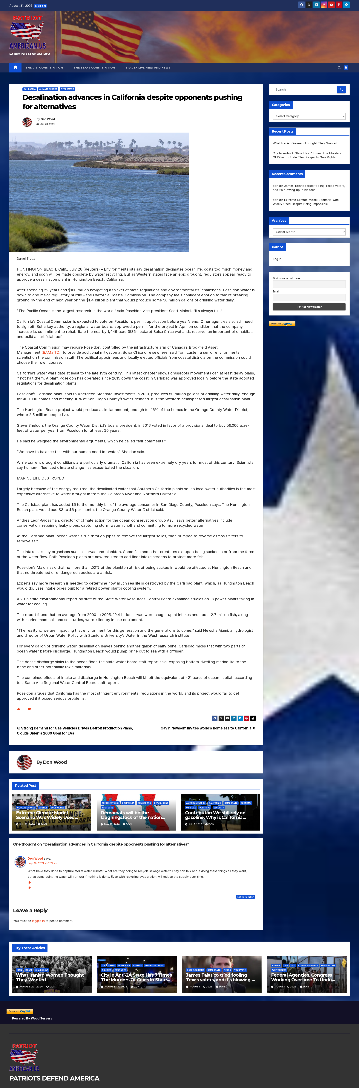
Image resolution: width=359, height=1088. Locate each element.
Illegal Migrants (308, 965)
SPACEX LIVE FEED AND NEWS (148, 67)
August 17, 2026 (116, 986)
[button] (339, 67)
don (44, 824)
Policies (106, 970)
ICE (293, 965)
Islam (28, 970)
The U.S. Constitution (45, 67)
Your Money (57, 808)
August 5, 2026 (286, 986)
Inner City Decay (154, 965)
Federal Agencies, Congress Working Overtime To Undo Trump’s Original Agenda (301, 979)
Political (205, 808)
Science (43, 808)
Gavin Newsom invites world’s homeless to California (206, 728)
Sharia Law (41, 970)
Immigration (328, 965)
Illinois (137, 965)
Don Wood (48, 119)
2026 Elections (110, 803)
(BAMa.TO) (51, 352)
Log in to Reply (245, 897)
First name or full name (286, 278)
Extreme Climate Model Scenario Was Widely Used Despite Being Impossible (45, 817)
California (30, 89)
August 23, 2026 (31, 986)
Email (276, 291)
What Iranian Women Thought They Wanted (305, 143)
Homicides (124, 965)
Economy (246, 803)
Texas (227, 970)
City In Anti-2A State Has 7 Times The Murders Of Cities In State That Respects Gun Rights (136, 979)
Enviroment (67, 89)
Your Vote (107, 808)
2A (103, 965)
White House (279, 970)
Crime (111, 965)
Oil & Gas (191, 808)
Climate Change (48, 89)
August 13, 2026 (201, 986)
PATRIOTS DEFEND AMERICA (29, 54)
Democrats (144, 803)
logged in (38, 921)
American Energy (195, 803)
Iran (19, 970)
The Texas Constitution (95, 67)
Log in (277, 259)
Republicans (161, 803)
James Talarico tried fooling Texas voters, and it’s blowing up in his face (221, 979)
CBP (286, 965)
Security (219, 808)
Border (276, 965)
